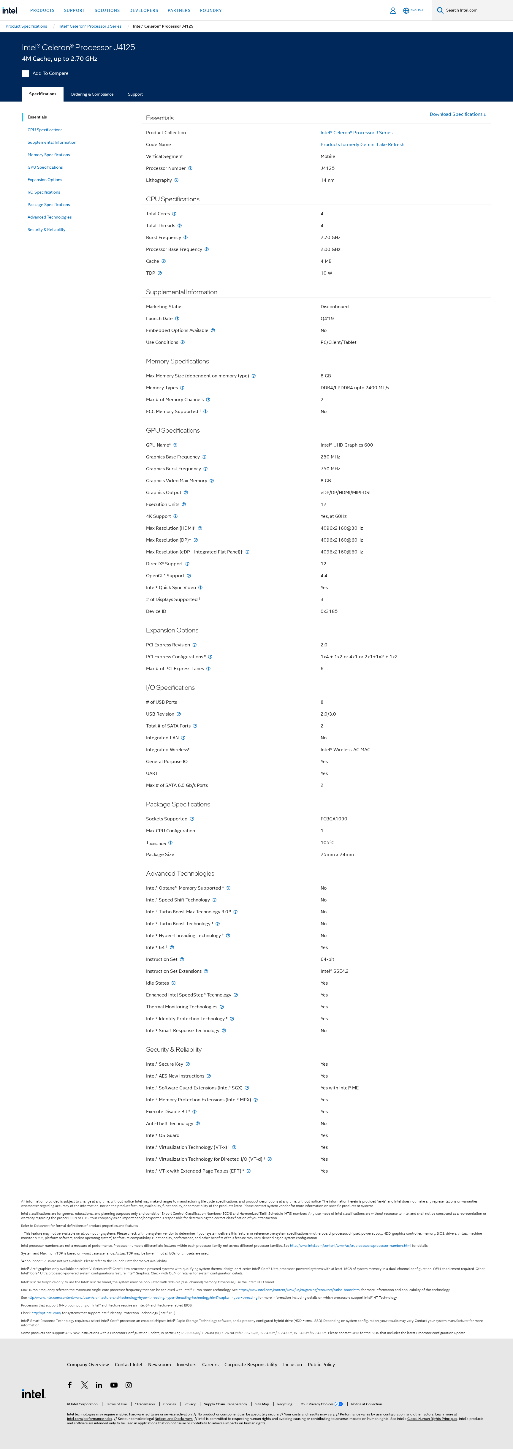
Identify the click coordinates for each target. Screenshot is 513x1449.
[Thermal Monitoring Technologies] (221, 1006)
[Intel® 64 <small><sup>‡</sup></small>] (172, 947)
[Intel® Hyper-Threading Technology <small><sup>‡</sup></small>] (228, 935)
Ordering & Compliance (92, 94)
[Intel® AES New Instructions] (208, 1075)
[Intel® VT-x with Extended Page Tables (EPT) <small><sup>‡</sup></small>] (248, 1170)
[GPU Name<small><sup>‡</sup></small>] (175, 444)
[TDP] (159, 273)
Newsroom (159, 1365)
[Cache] (163, 261)
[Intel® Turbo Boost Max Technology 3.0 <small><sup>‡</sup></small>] (235, 911)
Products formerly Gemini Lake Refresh (362, 145)
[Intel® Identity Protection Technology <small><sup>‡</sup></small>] (232, 1018)
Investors (186, 1365)
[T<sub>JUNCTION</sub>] (170, 842)
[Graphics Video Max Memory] (211, 480)
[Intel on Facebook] (70, 1386)
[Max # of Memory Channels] (208, 399)
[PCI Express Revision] (194, 644)
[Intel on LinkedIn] (99, 1386)
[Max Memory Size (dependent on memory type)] (253, 375)
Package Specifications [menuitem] (49, 204)
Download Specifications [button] (456, 114)
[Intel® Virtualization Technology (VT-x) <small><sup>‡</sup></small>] (234, 1147)
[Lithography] (176, 180)
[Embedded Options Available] (213, 330)
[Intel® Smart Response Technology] (224, 1030)
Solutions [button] (107, 10)
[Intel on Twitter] (85, 1386)
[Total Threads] (179, 225)
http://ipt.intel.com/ (46, 1313)
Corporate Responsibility (250, 1365)
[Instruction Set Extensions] (206, 971)
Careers (210, 1365)
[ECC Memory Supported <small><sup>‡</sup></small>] (205, 411)
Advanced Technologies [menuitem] (50, 217)
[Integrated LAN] (183, 737)
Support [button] (74, 10)
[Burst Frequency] (185, 237)
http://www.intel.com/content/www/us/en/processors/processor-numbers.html (350, 1245)
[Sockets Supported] (192, 818)
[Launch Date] (177, 318)
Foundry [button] (211, 10)
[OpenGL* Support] (189, 575)
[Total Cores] (174, 213)
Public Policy (321, 1365)
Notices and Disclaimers (174, 1418)
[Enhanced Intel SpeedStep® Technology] (235, 994)
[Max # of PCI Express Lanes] (208, 668)
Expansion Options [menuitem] (45, 179)
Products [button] (42, 10)
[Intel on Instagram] (129, 1386)
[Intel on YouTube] (114, 1386)
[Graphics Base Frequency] (204, 456)
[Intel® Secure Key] (187, 1064)
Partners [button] (179, 10)
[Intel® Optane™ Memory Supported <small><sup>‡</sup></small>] (228, 887)
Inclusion (292, 1365)
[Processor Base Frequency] (206, 249)
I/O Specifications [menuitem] (44, 192)
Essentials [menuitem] (37, 117)
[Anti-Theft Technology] (197, 1123)
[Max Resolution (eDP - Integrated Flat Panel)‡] (247, 551)
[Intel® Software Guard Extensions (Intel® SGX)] (247, 1087)
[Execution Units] (183, 504)
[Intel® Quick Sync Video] (200, 587)
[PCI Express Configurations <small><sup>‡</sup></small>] (210, 656)
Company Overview (88, 1365)
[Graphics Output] (186, 492)
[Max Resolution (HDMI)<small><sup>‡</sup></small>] (200, 528)
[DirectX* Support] (187, 563)
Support (135, 94)
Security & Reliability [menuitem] (46, 229)
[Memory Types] (182, 387)
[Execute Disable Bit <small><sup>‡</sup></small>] (194, 1111)
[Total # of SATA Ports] (195, 725)
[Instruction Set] (182, 959)
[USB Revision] (178, 713)
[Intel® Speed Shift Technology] (214, 899)
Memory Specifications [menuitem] (49, 154)
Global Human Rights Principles (432, 1418)
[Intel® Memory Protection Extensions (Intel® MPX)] (255, 1099)
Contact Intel (128, 1365)
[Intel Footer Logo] (34, 1393)
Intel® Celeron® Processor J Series (356, 133)
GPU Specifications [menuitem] (45, 167)
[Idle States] (173, 982)
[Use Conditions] (182, 342)
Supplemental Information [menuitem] (52, 142)
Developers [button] (143, 10)
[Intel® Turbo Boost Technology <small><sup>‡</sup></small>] (217, 923)
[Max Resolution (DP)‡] (195, 539)
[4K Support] (175, 516)
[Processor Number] (190, 168)
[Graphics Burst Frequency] (205, 468)
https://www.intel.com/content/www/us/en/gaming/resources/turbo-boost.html (299, 1289)
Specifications (42, 94)
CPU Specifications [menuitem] (45, 129)
